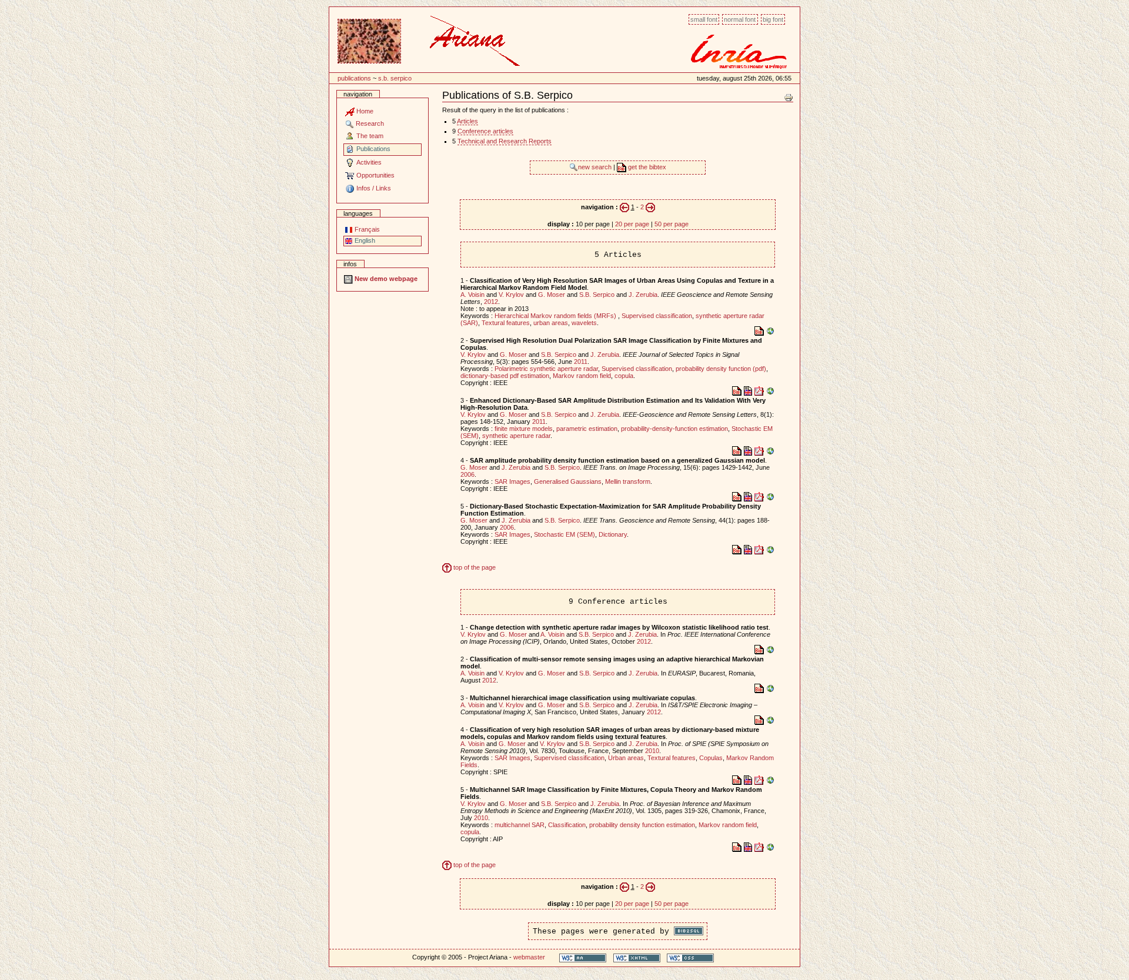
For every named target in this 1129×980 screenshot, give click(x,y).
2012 (491, 301)
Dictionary (613, 534)
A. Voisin (472, 294)
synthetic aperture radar (516, 435)
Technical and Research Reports (504, 141)
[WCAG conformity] (582, 957)
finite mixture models (524, 428)
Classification (567, 824)
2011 (580, 361)
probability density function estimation (642, 824)
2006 (467, 474)
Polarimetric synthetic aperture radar (546, 368)
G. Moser (551, 294)
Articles (467, 121)
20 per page (632, 224)
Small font (703, 19)
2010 (652, 750)
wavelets (584, 322)
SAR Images (512, 481)
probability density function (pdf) (721, 368)
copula (623, 375)
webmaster (529, 957)
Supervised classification (657, 315)
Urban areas (626, 757)
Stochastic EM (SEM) (564, 534)
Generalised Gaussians (568, 481)
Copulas (711, 757)
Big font (773, 19)
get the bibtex (646, 166)
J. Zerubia (643, 294)
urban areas (550, 322)
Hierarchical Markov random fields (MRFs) (556, 315)
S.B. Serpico (395, 78)
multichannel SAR (520, 824)
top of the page (474, 567)
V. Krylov (511, 294)
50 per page (671, 224)
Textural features (506, 322)
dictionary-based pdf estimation (504, 375)
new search (595, 166)
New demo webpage (385, 278)
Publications (354, 78)
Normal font (740, 19)
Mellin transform (627, 481)
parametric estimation (586, 428)
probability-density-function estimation (674, 428)
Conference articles (485, 131)
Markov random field (582, 375)
